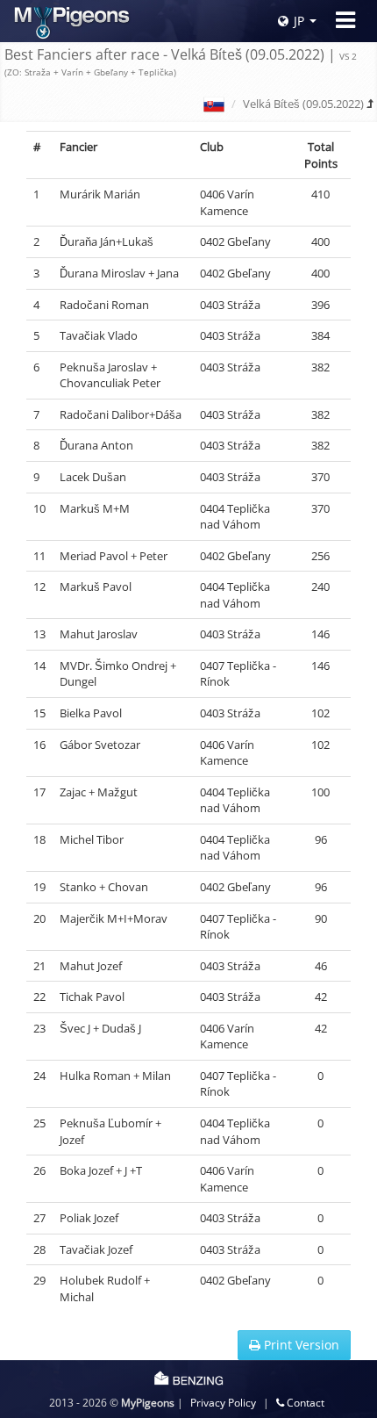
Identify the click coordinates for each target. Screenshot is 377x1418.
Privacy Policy (223, 1402)
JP (299, 20)
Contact (304, 1402)
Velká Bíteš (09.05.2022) (303, 104)
